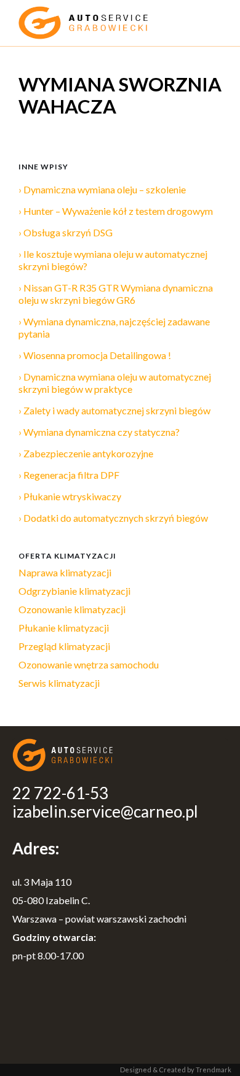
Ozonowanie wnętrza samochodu (88, 664)
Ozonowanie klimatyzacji (72, 609)
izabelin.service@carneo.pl (105, 811)
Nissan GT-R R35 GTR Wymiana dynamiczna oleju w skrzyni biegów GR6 (115, 294)
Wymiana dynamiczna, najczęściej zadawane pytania (114, 327)
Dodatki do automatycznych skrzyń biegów (115, 518)
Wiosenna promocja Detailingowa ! (97, 355)
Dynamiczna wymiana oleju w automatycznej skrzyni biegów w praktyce (114, 383)
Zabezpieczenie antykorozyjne (88, 453)
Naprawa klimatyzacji (64, 572)
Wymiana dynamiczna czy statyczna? (101, 432)
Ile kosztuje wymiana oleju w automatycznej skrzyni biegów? (112, 260)
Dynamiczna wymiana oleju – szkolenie (104, 189)
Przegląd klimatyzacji (64, 646)
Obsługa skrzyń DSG (68, 232)
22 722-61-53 (60, 793)
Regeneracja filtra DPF (71, 475)
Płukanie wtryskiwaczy (72, 496)
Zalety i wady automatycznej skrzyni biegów (116, 410)
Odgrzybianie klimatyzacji (74, 591)
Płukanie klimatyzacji (63, 627)
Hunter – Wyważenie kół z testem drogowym (118, 211)
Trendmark (213, 1070)
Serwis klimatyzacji (59, 683)
